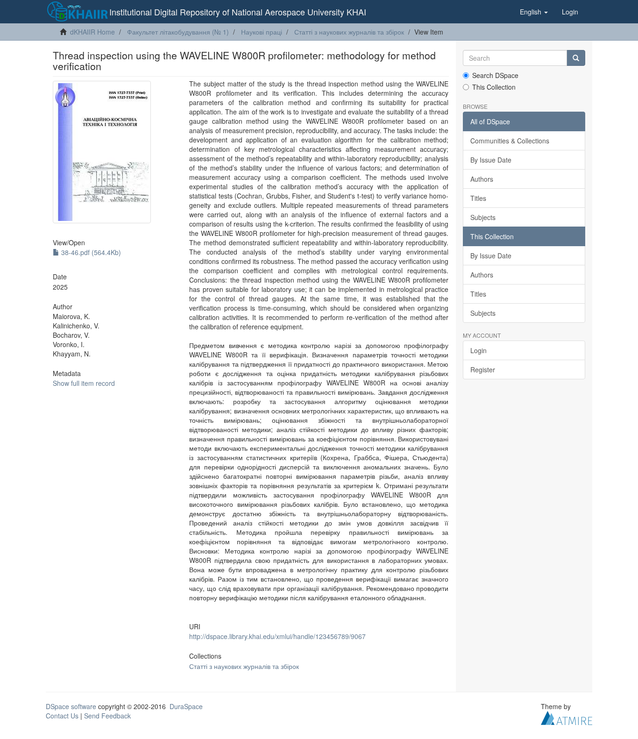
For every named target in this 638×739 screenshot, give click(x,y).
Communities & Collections (509, 140)
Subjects (483, 217)
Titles (478, 198)
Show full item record (84, 383)
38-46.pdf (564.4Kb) (90, 252)
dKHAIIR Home (92, 31)
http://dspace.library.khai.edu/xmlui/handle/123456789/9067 (277, 636)
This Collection (494, 87)
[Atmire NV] (566, 716)
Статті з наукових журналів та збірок (349, 31)
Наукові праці (261, 31)
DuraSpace (186, 706)
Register (482, 369)
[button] (534, 11)
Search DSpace (495, 75)
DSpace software (71, 706)
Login (478, 350)
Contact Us (62, 715)
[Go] (576, 58)
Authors (481, 179)
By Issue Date (490, 159)
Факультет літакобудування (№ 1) (178, 31)
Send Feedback (107, 715)
